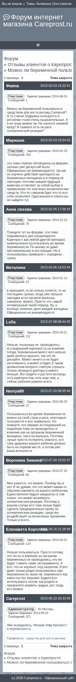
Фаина (12, 86)
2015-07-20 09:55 (53, 391)
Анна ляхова (19, 209)
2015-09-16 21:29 (53, 529)
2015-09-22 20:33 (53, 598)
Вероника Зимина (24, 460)
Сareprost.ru (33, 678)
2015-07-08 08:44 (53, 321)
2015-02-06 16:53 (53, 267)
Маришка (15, 140)
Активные (43, 4)
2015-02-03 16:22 (53, 85)
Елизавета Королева (26, 529)
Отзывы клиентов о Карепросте (34, 658)
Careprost (15, 598)
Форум (11, 58)
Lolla (11, 322)
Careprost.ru (15, 638)
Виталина (15, 267)
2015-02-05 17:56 (53, 209)
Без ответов (63, 4)
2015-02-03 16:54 (53, 140)
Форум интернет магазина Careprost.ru (37, 20)
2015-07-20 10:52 (53, 460)
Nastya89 (15, 391)
